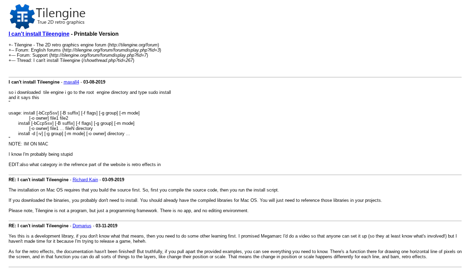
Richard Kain (85, 179)
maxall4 (71, 82)
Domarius (82, 225)
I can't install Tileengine (39, 34)
